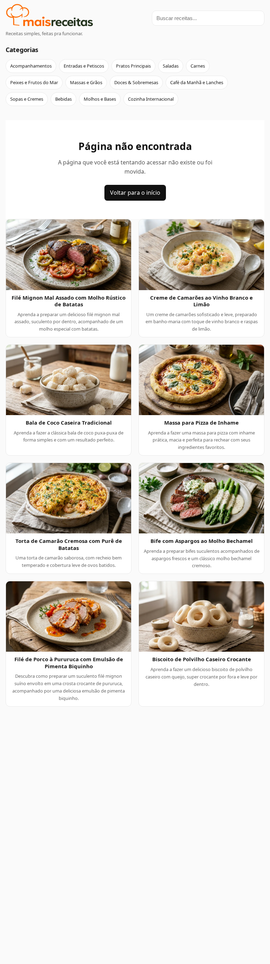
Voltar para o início (135, 192)
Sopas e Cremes (26, 99)
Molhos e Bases (100, 99)
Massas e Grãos (86, 82)
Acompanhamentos (31, 66)
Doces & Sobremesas (136, 82)
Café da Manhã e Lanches (196, 82)
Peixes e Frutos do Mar (34, 82)
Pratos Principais (133, 66)
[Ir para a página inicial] (50, 16)
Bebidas (63, 99)
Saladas (171, 66)
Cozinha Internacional (151, 99)
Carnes (198, 66)
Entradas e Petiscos (84, 66)
